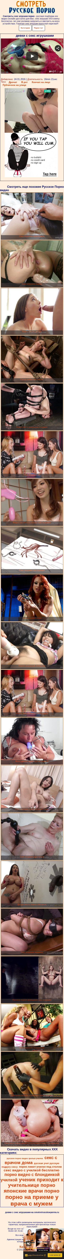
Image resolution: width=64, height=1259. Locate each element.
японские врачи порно (31, 1191)
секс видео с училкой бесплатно (31, 1170)
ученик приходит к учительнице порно (35, 1182)
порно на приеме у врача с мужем (31, 1200)
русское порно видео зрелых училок (25, 1158)
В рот (24, 82)
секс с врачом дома (31, 1160)
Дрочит (13, 82)
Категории (25, 28)
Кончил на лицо (41, 82)
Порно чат (38, 28)
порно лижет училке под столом (40, 1166)
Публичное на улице (14, 85)
